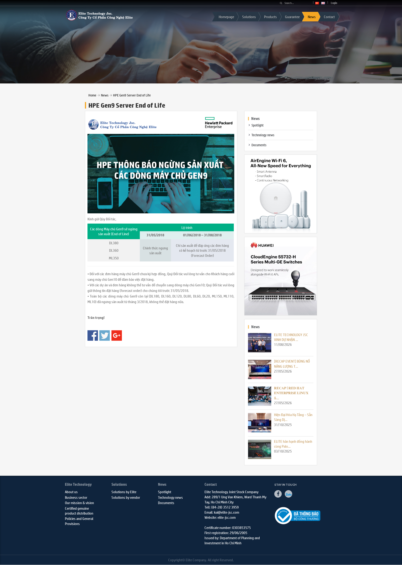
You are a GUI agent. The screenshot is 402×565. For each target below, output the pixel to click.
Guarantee (292, 16)
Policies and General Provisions (79, 521)
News (312, 16)
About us (71, 491)
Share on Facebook (92, 335)
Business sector (76, 497)
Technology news (262, 134)
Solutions (249, 16)
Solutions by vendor (125, 497)
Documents (258, 144)
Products (270, 16)
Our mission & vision (79, 502)
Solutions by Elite (123, 491)
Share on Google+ (116, 335)
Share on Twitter (104, 335)
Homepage (226, 16)
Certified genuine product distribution (79, 510)
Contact (329, 16)
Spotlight (257, 125)
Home (92, 95)
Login (334, 3)
